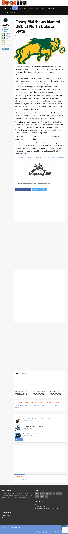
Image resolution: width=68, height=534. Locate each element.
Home (5, 8)
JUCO (37, 496)
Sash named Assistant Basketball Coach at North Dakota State (39, 393)
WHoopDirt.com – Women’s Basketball (46, 508)
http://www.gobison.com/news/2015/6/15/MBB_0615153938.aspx (40, 157)
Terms (4, 518)
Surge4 (46, 532)
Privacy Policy (6, 515)
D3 (50, 493)
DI (54, 493)
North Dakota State (45, 183)
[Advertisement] (52, 3)
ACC (37, 493)
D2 (47, 493)
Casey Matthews (27, 183)
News (15, 8)
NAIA (42, 496)
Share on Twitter (40, 190)
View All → (19, 440)
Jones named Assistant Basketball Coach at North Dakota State (56, 393)
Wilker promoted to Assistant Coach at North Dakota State (21, 393)
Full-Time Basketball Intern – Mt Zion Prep (34, 426)
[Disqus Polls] (40, 246)
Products (29, 8)
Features (22, 8)
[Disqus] (39, 295)
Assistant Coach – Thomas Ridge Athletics (34, 434)
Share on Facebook (23, 190)
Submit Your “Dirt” (40, 506)
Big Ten (42, 493)
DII (57, 493)
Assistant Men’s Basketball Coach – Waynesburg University (39, 419)
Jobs (37, 8)
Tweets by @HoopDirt (21, 479)
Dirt (9, 8)
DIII (61, 493)
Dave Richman (35, 183)
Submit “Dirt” (51, 8)
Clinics (43, 8)
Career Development (10, 12)
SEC (46, 496)
